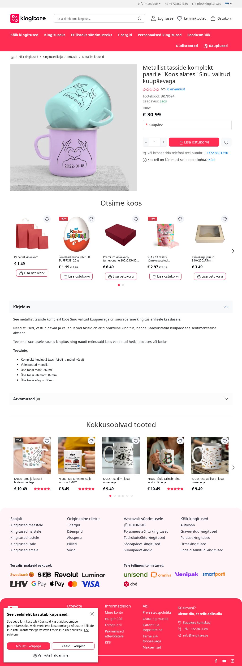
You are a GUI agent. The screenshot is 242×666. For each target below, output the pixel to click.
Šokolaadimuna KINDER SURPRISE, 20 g (74, 259)
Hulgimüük (113, 618)
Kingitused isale (23, 544)
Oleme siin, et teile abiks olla (200, 614)
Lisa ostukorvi (196, 142)
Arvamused (26, 398)
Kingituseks (54, 34)
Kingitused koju (53, 57)
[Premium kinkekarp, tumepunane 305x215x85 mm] (121, 234)
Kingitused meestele (26, 525)
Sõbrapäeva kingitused (142, 544)
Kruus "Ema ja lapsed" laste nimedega (28, 480)
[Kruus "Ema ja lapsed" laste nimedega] (32, 455)
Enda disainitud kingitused (202, 550)
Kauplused (218, 45)
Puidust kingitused (195, 537)
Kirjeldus (21, 306)
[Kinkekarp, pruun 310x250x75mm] (210, 234)
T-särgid (125, 34)
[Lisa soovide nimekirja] (226, 142)
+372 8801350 (178, 3)
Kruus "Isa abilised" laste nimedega (208, 480)
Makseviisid (152, 647)
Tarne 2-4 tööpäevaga (152, 638)
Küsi (211, 159)
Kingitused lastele (24, 537)
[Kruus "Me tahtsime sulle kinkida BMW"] (76, 455)
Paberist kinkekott (26, 257)
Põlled (72, 544)
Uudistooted (187, 45)
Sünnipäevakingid (138, 550)
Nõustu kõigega (28, 646)
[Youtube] (224, 660)
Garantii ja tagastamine (153, 627)
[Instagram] (232, 660)
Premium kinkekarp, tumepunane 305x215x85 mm (120, 259)
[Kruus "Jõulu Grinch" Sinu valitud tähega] (165, 455)
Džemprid (75, 531)
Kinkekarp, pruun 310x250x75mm (203, 259)
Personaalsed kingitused (160, 34)
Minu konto (114, 612)
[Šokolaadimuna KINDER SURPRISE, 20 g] (76, 234)
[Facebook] (216, 660)
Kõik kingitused (24, 34)
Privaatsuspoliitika (157, 612)
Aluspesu (74, 537)
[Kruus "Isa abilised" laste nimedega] (210, 455)
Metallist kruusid (93, 57)
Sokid (71, 550)
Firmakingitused (193, 544)
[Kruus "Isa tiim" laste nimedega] (121, 455)
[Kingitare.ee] (29, 18)
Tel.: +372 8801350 (195, 629)
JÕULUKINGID (135, 525)
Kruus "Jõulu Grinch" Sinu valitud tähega (163, 480)
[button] (162, 18)
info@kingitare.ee (208, 3)
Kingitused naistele (25, 531)
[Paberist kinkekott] (32, 234)
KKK (108, 642)
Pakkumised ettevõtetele (114, 633)
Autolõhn (188, 525)
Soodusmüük (198, 34)
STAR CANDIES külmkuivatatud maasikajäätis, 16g (159, 259)
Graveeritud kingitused (199, 531)
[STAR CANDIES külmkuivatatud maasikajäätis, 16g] (165, 234)
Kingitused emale (24, 550)
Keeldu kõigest (73, 646)
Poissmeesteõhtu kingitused (146, 531)
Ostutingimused (156, 618)
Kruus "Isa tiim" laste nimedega (116, 480)
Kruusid (72, 57)
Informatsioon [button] (148, 3)
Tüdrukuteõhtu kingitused (144, 537)
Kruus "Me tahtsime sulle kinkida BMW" (75, 480)
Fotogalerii (113, 625)
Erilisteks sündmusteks (91, 34)
